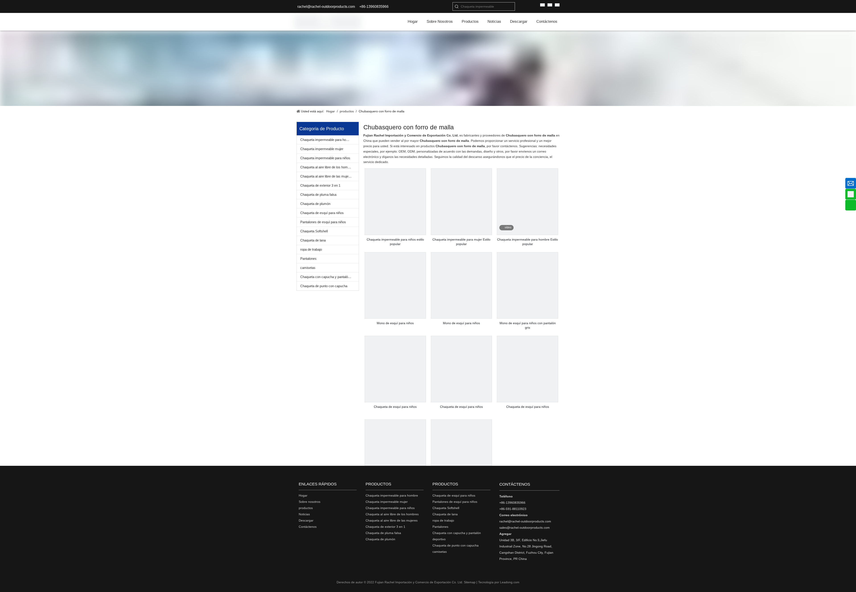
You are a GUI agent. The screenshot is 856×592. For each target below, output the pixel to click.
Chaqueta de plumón (315, 204)
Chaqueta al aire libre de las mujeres (326, 176)
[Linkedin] (322, 536)
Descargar (306, 520)
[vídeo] (527, 232)
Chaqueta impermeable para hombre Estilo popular (527, 242)
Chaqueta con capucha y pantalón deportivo (329, 277)
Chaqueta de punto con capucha (323, 286)
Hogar (303, 495)
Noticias (304, 514)
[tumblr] (307, 536)
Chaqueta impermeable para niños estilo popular (395, 242)
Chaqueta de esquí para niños (322, 213)
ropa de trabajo (311, 249)
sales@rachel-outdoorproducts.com (524, 527)
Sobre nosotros (309, 501)
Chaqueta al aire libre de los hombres (327, 167)
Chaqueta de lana (313, 240)
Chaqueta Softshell (314, 231)
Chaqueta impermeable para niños (325, 158)
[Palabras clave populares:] (457, 6)
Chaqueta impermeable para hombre (327, 140)
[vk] (300, 536)
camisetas (307, 268)
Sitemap (469, 582)
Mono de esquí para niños (395, 323)
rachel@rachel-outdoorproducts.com (326, 6)
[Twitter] (329, 536)
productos (306, 508)
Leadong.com (509, 582)
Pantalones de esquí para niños (323, 222)
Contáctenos (308, 526)
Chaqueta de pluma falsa (318, 194)
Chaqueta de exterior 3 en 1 (320, 185)
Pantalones (308, 258)
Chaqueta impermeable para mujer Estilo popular (461, 242)
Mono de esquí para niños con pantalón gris (528, 325)
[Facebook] (315, 536)
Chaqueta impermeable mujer (321, 149)
